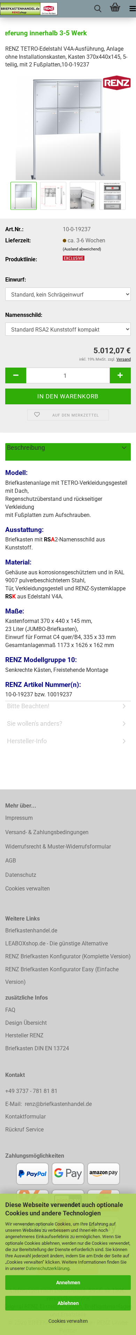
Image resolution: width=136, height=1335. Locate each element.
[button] (15, 375)
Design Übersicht (26, 1023)
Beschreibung (26, 447)
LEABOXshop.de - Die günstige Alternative (56, 943)
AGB (10, 860)
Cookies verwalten (68, 1321)
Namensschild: (24, 315)
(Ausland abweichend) (82, 249)
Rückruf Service (24, 1129)
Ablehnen (68, 1303)
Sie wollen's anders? (34, 723)
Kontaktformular (25, 1116)
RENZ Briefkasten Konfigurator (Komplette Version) (68, 956)
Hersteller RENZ (24, 1035)
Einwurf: (15, 279)
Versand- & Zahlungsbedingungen (47, 832)
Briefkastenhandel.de (31, 930)
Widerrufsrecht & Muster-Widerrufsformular (58, 846)
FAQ (10, 1010)
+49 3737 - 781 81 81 (32, 1091)
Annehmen (68, 1282)
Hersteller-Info (27, 741)
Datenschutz (20, 875)
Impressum (19, 818)
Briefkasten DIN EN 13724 (37, 1048)
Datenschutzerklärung (47, 1268)
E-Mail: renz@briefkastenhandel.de (48, 1104)
